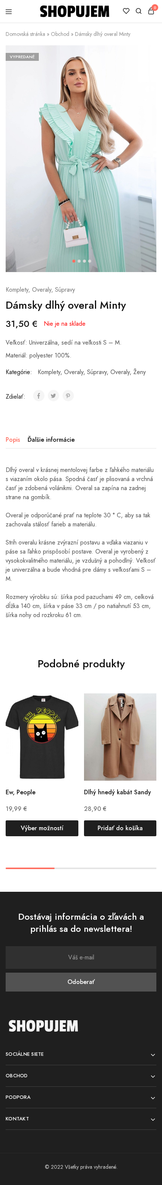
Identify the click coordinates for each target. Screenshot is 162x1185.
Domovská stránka (25, 34)
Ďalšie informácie (51, 439)
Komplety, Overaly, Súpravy (40, 289)
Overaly (120, 372)
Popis (13, 439)
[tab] (15, 440)
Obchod (60, 34)
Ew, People (20, 792)
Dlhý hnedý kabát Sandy (117, 792)
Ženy (139, 372)
